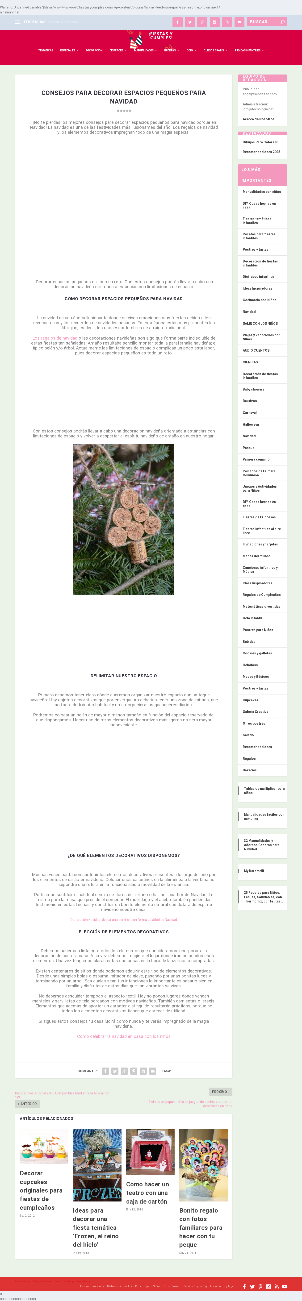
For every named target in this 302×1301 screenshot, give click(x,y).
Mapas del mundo (256, 556)
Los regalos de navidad (54, 338)
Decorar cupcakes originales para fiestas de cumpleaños (41, 1190)
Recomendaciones (257, 747)
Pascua (248, 448)
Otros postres (254, 723)
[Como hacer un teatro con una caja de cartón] (150, 1152)
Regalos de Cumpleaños (262, 595)
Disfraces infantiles (258, 276)
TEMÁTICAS (45, 50)
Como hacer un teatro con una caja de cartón (147, 1193)
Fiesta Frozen (172, 1286)
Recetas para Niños (147, 1286)
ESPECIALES (67, 50)
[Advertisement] (123, 173)
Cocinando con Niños (260, 300)
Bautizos (250, 401)
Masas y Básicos (256, 676)
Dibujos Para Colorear (260, 142)
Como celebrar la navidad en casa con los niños (124, 1036)
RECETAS (170, 50)
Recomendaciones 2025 (261, 152)
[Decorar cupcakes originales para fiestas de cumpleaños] (44, 1146)
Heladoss (250, 665)
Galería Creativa (255, 712)
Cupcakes (250, 700)
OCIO (189, 50)
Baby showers (253, 389)
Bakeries (250, 770)
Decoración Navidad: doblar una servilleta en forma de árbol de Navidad (124, 920)
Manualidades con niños (262, 192)
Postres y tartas (255, 249)
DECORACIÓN (94, 50)
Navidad (249, 312)
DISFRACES (116, 50)
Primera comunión (257, 459)
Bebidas (249, 642)
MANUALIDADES (143, 50)
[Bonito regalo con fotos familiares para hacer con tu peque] (203, 1165)
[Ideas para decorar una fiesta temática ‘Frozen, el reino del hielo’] (97, 1165)
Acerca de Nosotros (259, 119)
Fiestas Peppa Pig (195, 1286)
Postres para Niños (258, 630)
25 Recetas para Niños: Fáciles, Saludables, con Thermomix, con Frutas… (263, 897)
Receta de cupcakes (63, 22)
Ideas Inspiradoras (258, 288)
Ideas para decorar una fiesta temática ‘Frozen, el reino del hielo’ (96, 1227)
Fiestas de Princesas (259, 517)
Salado (248, 735)
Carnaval (250, 413)
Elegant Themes (43, 1281)
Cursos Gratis (214, 50)
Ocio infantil (252, 618)
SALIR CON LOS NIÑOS (260, 323)
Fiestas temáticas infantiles (257, 221)
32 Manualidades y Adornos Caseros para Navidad (262, 845)
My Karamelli (254, 871)
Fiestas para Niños (92, 1286)
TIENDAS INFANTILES (247, 50)
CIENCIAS (250, 362)
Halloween (251, 424)
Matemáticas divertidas (262, 606)
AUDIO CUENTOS (256, 350)
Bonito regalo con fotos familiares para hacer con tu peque (201, 1227)
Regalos (249, 759)
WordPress (83, 1281)
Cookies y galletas (257, 653)
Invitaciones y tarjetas (260, 544)
